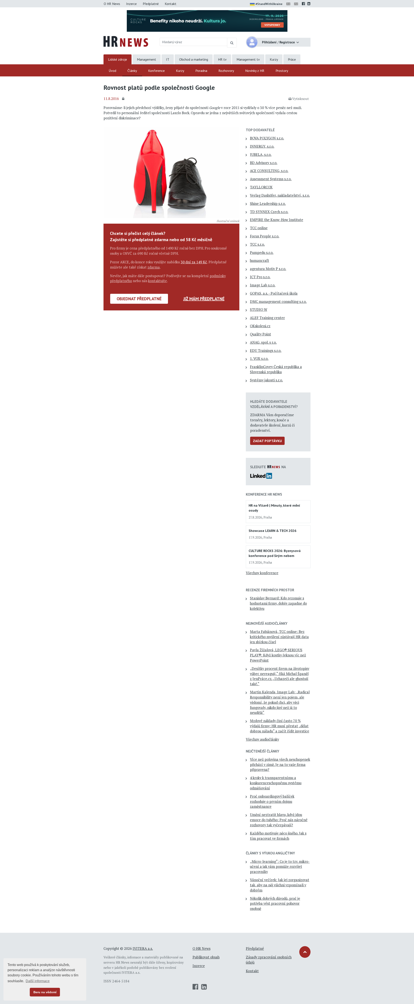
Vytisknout (300, 98)
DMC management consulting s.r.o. (278, 301)
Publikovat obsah (206, 957)
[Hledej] (232, 43)
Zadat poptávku (267, 441)
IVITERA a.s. (143, 948)
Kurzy (274, 59)
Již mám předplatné (203, 299)
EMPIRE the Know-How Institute (276, 219)
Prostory (282, 70)
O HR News (112, 4)
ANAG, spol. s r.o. (263, 342)
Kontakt (170, 4)
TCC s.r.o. (257, 244)
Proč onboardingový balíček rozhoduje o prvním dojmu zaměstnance (272, 801)
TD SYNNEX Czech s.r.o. (269, 211)
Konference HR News (264, 494)
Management (146, 59)
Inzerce (131, 4)
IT (167, 59)
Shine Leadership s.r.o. (268, 203)
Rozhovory (226, 70)
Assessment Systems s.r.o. (271, 179)
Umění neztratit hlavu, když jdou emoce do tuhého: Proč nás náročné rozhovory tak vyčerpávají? (278, 819)
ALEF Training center (267, 317)
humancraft (259, 260)
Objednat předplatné (139, 299)
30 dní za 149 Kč (194, 262)
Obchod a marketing (193, 59)
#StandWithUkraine (269, 4)
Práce (292, 59)
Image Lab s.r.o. (262, 285)
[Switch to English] (289, 3)
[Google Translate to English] (297, 3)
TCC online (259, 228)
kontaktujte (157, 280)
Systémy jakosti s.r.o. (266, 380)
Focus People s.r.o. (264, 236)
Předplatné (151, 4)
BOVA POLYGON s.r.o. (267, 138)
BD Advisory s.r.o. (263, 162)
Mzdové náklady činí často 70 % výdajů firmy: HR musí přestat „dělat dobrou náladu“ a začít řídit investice (279, 726)
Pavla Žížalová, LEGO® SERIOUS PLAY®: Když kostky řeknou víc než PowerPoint (278, 655)
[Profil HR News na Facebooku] (303, 3)
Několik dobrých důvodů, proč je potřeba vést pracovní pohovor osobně (275, 903)
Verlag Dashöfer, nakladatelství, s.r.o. (280, 195)
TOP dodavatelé (260, 130)
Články (132, 70)
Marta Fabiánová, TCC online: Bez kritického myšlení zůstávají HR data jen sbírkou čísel (279, 636)
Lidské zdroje (117, 59)
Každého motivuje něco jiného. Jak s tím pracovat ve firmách (278, 836)
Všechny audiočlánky (262, 739)
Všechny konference (262, 573)
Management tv (248, 59)
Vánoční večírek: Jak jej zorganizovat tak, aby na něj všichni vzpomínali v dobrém (279, 885)
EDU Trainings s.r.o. (265, 350)
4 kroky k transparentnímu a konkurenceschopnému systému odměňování (275, 783)
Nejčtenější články (262, 751)
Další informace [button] (38, 981)
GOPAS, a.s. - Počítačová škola (274, 293)
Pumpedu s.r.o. (261, 252)
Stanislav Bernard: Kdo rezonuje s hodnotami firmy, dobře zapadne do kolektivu (278, 603)
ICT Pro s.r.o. (260, 277)
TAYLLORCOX (261, 187)
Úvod (112, 70)
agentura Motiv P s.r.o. (268, 268)
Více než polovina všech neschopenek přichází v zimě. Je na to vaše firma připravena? (280, 764)
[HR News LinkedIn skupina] (308, 3)
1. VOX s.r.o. (259, 358)
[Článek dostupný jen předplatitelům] (123, 98)
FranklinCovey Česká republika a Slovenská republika (276, 369)
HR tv (222, 59)
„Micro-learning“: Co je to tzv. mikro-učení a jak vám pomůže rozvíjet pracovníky (280, 866)
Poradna (201, 70)
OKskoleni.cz (260, 326)
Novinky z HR (254, 70)
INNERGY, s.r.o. (262, 146)
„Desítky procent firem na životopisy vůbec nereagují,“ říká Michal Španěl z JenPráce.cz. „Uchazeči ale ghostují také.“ (279, 676)
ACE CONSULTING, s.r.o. (269, 170)
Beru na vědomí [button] (44, 992)
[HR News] (126, 41)
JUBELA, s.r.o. (260, 154)
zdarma (153, 267)
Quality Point (260, 334)
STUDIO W (258, 309)
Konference (156, 70)
